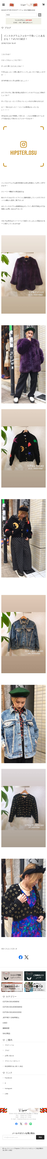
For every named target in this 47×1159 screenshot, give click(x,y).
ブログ (7, 1050)
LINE (6, 1094)
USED (5, 1023)
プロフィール (9, 1045)
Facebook (8, 1078)
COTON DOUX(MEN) (11, 1002)
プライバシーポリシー (12, 1061)
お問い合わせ (9, 1056)
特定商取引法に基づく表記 (14, 1066)
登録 (40, 1137)
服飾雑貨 (6, 1028)
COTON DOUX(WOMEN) (12, 1007)
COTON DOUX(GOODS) (12, 1012)
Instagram (8, 1088)
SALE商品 (6, 1033)
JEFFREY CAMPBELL (11, 1017)
